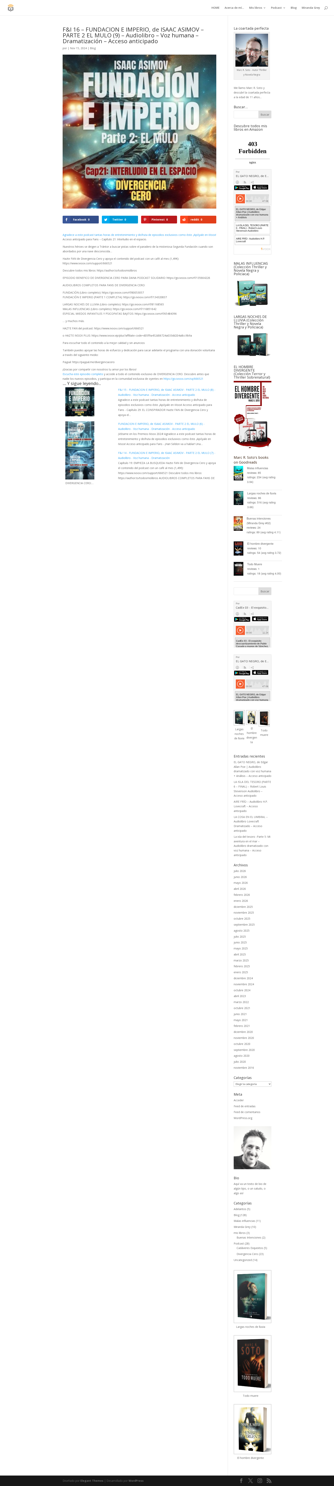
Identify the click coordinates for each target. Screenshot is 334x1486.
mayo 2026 (241, 883)
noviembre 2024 (244, 984)
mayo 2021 (241, 1020)
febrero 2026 (242, 895)
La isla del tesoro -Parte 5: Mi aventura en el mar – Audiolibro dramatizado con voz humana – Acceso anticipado (252, 846)
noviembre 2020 (244, 1038)
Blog (294, 7)
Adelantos (240, 1209)
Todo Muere (254, 564)
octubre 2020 (242, 1044)
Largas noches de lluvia (261, 493)
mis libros (240, 1233)
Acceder (239, 1100)
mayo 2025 (241, 948)
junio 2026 (240, 877)
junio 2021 (240, 1014)
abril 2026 (240, 889)
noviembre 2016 (244, 1067)
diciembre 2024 (243, 978)
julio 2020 (240, 1061)
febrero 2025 (242, 966)
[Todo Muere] (240, 569)
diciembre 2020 (243, 1032)
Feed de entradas (245, 1106)
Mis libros (255, 7)
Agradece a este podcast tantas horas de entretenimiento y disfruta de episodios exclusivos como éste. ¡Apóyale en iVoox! (139, 235)
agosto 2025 (242, 930)
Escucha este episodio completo (83, 374)
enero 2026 (241, 901)
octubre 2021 (242, 1008)
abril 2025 (240, 954)
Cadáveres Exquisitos (250, 1248)
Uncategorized (243, 1260)
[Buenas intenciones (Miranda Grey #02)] (240, 524)
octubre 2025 (242, 918)
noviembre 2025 (244, 912)
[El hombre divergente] (240, 549)
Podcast (276, 7)
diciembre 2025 (243, 907)
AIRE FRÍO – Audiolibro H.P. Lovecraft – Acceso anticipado (251, 806)
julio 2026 (240, 871)
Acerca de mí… (234, 7)
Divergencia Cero (247, 1254)
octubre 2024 (242, 990)
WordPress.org (243, 1118)
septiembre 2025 (244, 924)
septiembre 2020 (244, 1050)
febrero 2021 (242, 1026)
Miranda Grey (311, 7)
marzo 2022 (241, 1002)
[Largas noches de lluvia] (240, 498)
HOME (215, 7)
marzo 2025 (241, 960)
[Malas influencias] (240, 474)
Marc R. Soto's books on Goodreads (251, 460)
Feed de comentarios (247, 1112)
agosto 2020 (242, 1055)
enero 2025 (241, 972)
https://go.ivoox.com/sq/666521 (183, 379)
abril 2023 (240, 996)
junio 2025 (240, 942)
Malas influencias (257, 468)
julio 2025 (240, 936)
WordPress (136, 1481)
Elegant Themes (91, 1481)
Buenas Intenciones (249, 1237)
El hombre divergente (260, 543)
